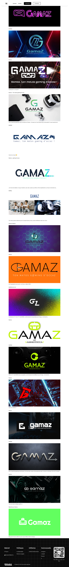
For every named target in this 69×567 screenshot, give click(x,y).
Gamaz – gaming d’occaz (14, 158)
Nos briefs (27, 3)
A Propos (6, 551)
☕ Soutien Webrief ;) (9, 555)
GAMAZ (10, 28)
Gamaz (10, 59)
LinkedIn (43, 553)
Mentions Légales (20, 553)
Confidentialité (20, 551)
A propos (14, 3)
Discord (42, 556)
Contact (19, 3)
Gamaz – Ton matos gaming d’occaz (16, 92)
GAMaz (10, 190)
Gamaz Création (12, 223)
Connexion (37, 3)
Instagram (43, 551)
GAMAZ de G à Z (12, 287)
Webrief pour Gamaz (13, 507)
